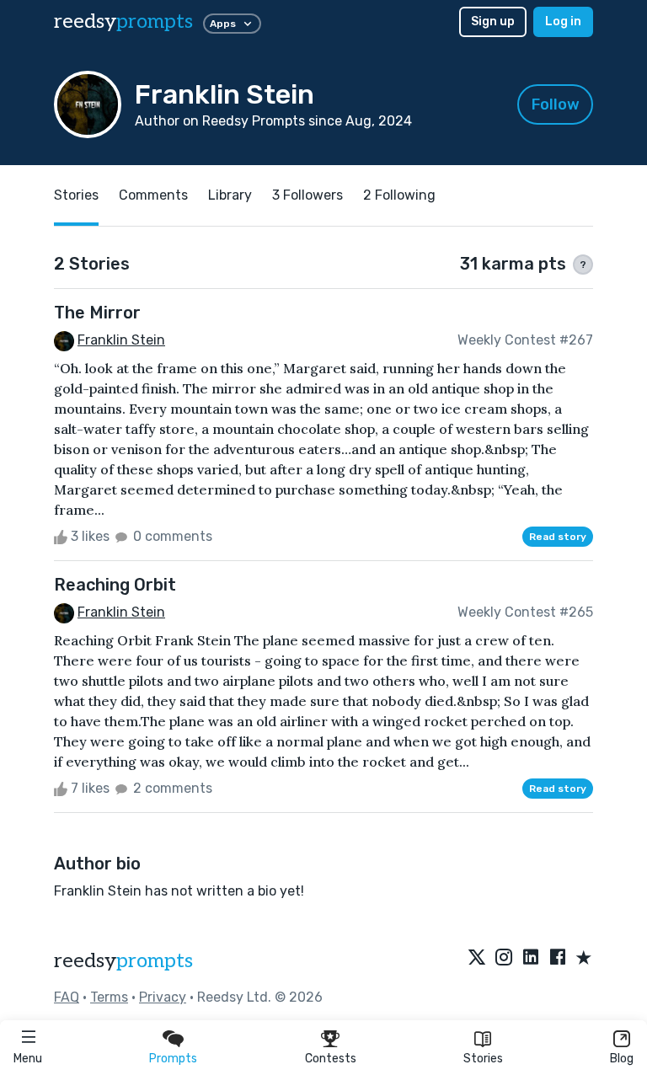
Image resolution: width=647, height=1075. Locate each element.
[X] (477, 959)
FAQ (66, 997)
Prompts (173, 1058)
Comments (153, 195)
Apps (223, 23)
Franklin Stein (121, 340)
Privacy (162, 997)
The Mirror (97, 312)
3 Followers (307, 195)
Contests (330, 1058)
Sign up (493, 21)
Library (230, 195)
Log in (563, 21)
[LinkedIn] (531, 959)
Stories (483, 1058)
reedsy (123, 21)
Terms (109, 997)
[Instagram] (504, 959)
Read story (557, 537)
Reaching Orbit (115, 585)
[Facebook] (558, 959)
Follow (556, 104)
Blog (622, 1058)
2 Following (399, 195)
